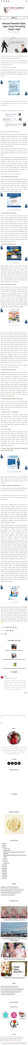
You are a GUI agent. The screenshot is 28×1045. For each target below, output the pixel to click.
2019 (3, 868)
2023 (3, 845)
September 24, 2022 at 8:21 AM (10, 678)
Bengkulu (3, 887)
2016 (3, 873)
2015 (3, 875)
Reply (26, 692)
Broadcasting (4, 892)
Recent (5, 634)
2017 (3, 871)
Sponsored (3, 1040)
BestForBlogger (23, 1043)
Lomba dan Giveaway (6, 894)
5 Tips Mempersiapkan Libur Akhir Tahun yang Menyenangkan (14, 939)
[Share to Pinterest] (10, 631)
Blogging (17, 889)
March (4, 861)
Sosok (21, 1037)
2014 (3, 876)
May (4, 860)
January (5, 863)
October (5, 848)
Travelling (15, 1037)
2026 (3, 843)
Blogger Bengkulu (5, 889)
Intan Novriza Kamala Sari (10, 1043)
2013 (3, 878)
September (6, 850)
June (4, 858)
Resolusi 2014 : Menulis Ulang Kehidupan (14, 978)
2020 (3, 866)
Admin (5, 676)
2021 (3, 865)
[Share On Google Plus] (13, 631)
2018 (3, 870)
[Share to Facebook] (5, 631)
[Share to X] (8, 631)
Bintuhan (13, 887)
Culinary (15, 892)
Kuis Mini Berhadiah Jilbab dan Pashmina (15, 920)
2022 (3, 847)
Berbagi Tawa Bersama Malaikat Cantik (14, 959)
